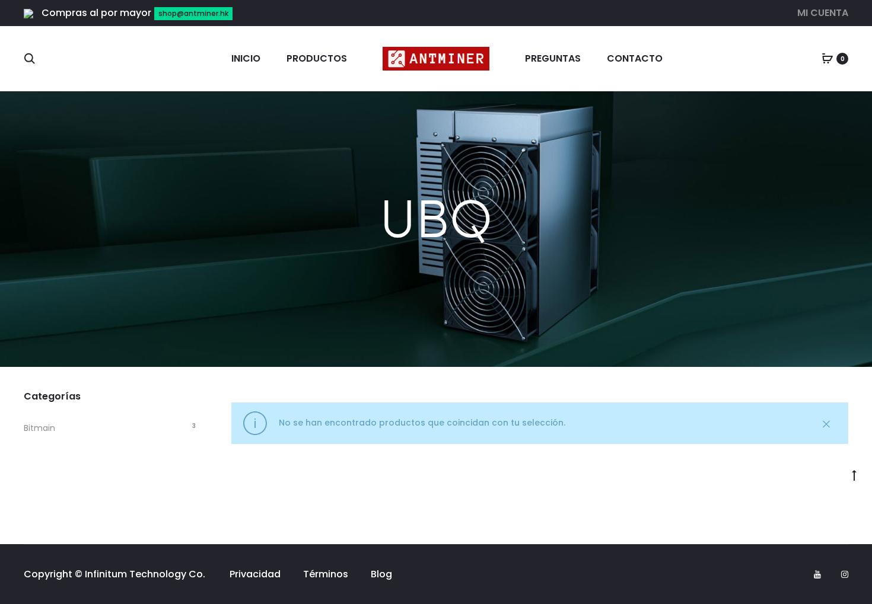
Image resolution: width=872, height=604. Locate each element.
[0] (827, 58)
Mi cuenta (822, 13)
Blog (381, 574)
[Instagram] (844, 574)
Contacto (635, 58)
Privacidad (255, 574)
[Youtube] (817, 574)
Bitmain (39, 428)
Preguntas (553, 58)
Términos (325, 574)
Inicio (245, 58)
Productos (317, 58)
